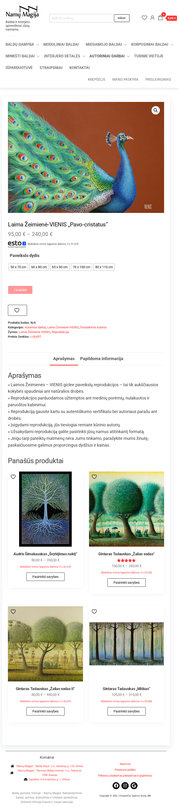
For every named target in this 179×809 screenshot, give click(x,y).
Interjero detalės (62, 56)
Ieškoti (122, 18)
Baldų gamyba (20, 44)
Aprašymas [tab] (64, 358)
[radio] (18, 267)
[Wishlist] (144, 17)
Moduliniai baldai (61, 44)
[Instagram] (124, 785)
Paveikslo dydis (24, 255)
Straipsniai (51, 68)
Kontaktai (79, 68)
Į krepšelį (20, 290)
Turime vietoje (148, 56)
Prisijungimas (158, 79)
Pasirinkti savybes (45, 577)
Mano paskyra (125, 79)
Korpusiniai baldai (149, 44)
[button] (155, 110)
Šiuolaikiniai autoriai (93, 327)
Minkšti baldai (20, 56)
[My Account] (152, 17)
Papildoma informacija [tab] (101, 358)
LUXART (35, 336)
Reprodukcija (60, 332)
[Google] (134, 785)
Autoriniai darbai (107, 56)
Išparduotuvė (19, 68)
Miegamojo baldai (104, 44)
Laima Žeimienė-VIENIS (63, 327)
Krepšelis (96, 79)
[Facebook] (116, 785)
